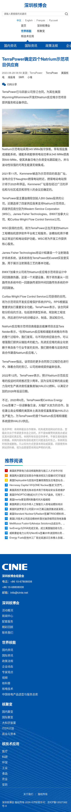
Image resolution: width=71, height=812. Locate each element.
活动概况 (7, 610)
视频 (5, 677)
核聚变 (41, 31)
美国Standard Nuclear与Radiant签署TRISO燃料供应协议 (37, 514)
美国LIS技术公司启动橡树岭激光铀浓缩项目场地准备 (37, 519)
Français (41, 20)
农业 (5, 779)
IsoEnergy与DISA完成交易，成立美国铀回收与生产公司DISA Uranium (37, 528)
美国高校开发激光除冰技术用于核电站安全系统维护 (37, 490)
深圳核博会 (43, 25)
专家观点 (7, 672)
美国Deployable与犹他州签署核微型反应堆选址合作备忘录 (37, 480)
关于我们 (28, 794)
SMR (21, 77)
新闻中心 (7, 616)
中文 (19, 20)
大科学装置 (9, 723)
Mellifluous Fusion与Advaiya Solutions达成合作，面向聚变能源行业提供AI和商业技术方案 (37, 523)
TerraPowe (52, 73)
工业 (5, 768)
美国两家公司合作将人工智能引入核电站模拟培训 (36, 504)
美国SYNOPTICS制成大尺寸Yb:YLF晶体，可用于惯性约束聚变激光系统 (37, 495)
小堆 (29, 77)
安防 (5, 784)
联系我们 (7, 632)
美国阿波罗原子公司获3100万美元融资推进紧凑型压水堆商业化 (37, 509)
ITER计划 (8, 728)
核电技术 (7, 689)
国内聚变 (7, 711)
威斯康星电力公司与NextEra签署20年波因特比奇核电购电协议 (37, 533)
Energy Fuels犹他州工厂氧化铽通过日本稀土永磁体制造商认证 (37, 538)
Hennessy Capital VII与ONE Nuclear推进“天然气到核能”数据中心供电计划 (37, 485)
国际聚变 (7, 717)
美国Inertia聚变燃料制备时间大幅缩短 (29, 500)
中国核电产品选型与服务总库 (20, 694)
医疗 (5, 751)
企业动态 (7, 666)
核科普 (6, 683)
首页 (23, 25)
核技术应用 (27, 36)
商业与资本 (9, 734)
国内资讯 (10, 46)
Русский (53, 20)
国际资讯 (31, 46)
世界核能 (26, 31)
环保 (5, 762)
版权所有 (43, 794)
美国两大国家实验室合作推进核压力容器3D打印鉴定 (37, 476)
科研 (5, 757)
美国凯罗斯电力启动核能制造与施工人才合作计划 (36, 471)
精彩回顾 (7, 627)
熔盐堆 (11, 77)
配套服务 (7, 621)
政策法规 (51, 46)
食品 (5, 773)
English (29, 20)
